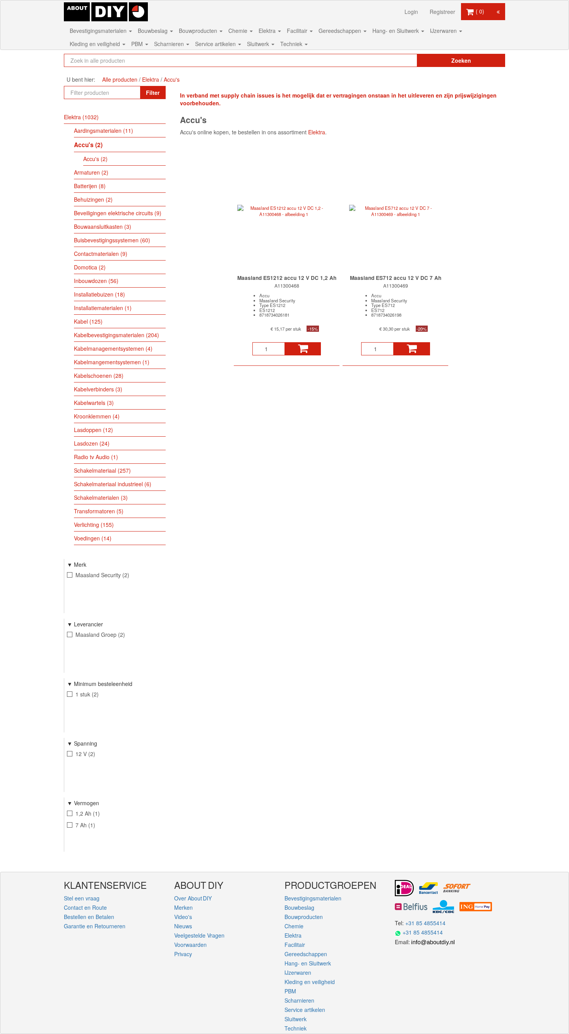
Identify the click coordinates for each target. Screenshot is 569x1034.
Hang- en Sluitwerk (396, 30)
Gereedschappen (341, 30)
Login (411, 11)
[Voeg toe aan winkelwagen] (303, 348)
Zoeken (461, 60)
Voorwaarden (190, 944)
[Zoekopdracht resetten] (395, 60)
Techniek (292, 44)
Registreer (442, 11)
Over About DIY (193, 898)
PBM (137, 44)
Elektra (268, 30)
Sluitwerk (259, 44)
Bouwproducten (199, 30)
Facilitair (298, 30)
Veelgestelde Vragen (199, 935)
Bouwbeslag (153, 30)
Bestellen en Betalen (89, 917)
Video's (183, 917)
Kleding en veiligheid (96, 44)
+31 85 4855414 (425, 923)
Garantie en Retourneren (94, 926)
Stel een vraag (81, 898)
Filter (152, 92)
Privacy (183, 954)
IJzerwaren (444, 30)
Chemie (238, 30)
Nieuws (183, 926)
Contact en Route (85, 907)
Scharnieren (169, 44)
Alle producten (119, 79)
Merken (183, 907)
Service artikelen (216, 44)
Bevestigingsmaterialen (99, 30)
